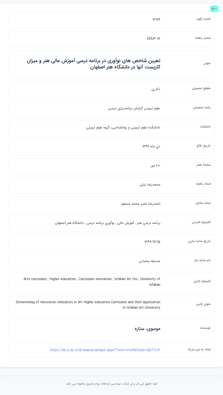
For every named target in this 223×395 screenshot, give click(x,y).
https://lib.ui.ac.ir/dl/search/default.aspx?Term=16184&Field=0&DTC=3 (105, 350)
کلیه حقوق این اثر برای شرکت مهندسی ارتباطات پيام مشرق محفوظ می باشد (111, 383)
